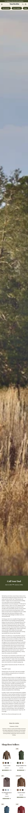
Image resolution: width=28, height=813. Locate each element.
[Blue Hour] (8, 790)
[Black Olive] (20, 763)
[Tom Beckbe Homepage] (14, 4)
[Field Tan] (18, 790)
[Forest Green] (18, 763)
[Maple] (3, 790)
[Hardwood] (8, 763)
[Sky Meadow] (6, 790)
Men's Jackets (16, 8)
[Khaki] (23, 763)
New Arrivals (6, 8)
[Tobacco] (3, 763)
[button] (2, 4)
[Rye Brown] (6, 763)
